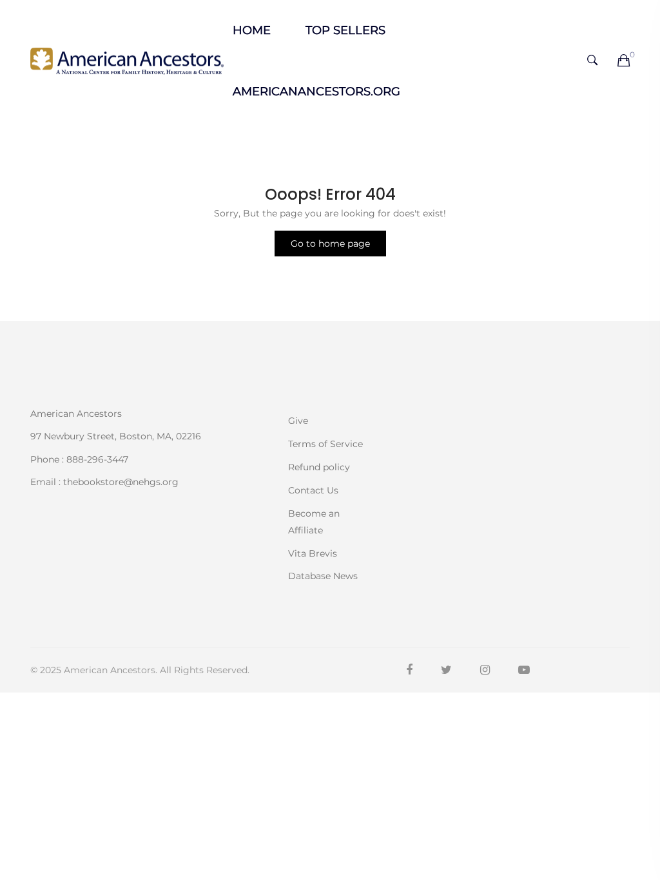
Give (298, 420)
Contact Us (313, 490)
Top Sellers (345, 30)
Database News (323, 575)
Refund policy (319, 467)
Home (252, 30)
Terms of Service (325, 444)
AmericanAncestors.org (316, 91)
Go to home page (330, 243)
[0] (623, 61)
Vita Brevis (312, 553)
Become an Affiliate (314, 522)
